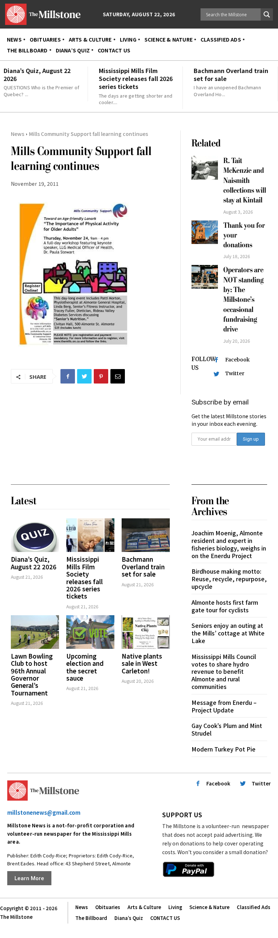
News (17, 133)
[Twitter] (84, 376)
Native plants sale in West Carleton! (142, 663)
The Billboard (91, 918)
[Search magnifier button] (267, 14)
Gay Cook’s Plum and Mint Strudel (226, 729)
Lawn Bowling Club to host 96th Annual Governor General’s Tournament (32, 674)
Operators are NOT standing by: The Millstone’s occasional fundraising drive (243, 299)
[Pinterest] (101, 376)
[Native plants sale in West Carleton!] (146, 632)
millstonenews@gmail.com (43, 812)
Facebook (237, 359)
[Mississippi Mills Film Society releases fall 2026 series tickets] (90, 535)
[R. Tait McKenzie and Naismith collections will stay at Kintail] (204, 168)
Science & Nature (209, 907)
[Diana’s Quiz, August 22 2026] (35, 535)
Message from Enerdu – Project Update (224, 706)
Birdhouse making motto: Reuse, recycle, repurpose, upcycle (229, 579)
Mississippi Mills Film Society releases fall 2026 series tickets (136, 78)
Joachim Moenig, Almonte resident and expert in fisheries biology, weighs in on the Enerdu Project (228, 544)
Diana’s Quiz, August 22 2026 (37, 74)
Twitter (234, 373)
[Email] (117, 376)
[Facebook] (67, 376)
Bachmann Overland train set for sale (231, 74)
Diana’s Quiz (128, 918)
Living (175, 907)
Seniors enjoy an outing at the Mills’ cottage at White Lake (228, 633)
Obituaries (107, 907)
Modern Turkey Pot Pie (223, 749)
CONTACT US (165, 918)
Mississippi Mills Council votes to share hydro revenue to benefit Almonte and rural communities (223, 671)
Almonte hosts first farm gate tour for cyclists (224, 606)
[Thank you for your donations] (204, 232)
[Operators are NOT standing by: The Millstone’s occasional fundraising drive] (204, 277)
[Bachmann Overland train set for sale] (146, 535)
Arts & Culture (144, 907)
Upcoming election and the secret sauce (85, 666)
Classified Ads (253, 907)
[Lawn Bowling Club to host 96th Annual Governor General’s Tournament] (35, 632)
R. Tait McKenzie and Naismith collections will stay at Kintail (244, 180)
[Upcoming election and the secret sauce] (90, 632)
